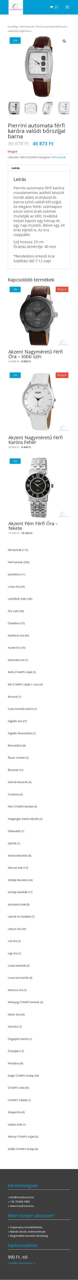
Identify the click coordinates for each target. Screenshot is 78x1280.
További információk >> (22, 1263)
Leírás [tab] (16, 168)
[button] (64, 41)
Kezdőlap (13, 26)
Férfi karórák (27, 26)
